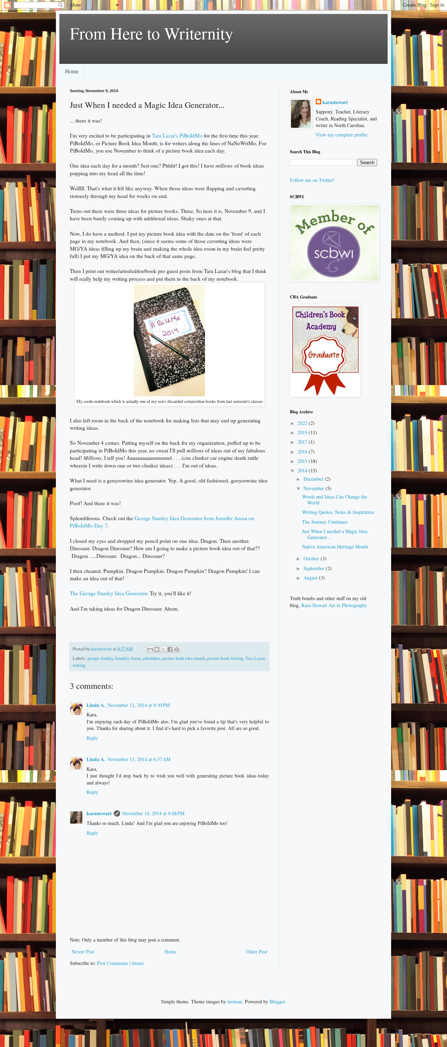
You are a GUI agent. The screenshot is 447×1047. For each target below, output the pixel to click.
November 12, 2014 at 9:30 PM (139, 705)
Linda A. (96, 705)
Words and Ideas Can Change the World (334, 499)
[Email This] (150, 649)
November (314, 488)
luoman (234, 1001)
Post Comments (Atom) (120, 963)
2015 (303, 461)
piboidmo (151, 658)
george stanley (100, 658)
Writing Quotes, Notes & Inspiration (338, 512)
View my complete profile (341, 134)
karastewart (99, 813)
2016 (303, 451)
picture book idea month (183, 658)
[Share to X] (163, 649)
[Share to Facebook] (170, 649)
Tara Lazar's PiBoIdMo (177, 135)
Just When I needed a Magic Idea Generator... (334, 534)
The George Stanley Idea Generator (108, 593)
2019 (303, 432)
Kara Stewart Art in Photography (334, 605)
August (311, 577)
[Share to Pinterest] (176, 649)
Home (72, 71)
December (314, 478)
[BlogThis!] (156, 649)
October (312, 558)
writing (79, 665)
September (314, 568)
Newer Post (83, 951)
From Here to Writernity (151, 33)
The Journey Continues (324, 521)
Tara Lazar (254, 658)
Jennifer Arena (128, 658)
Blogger (277, 1001)
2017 (303, 441)
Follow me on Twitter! (312, 180)
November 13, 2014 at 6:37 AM (139, 759)
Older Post (256, 951)
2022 (303, 423)
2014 (303, 470)
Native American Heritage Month (335, 546)
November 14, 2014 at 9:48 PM (153, 813)
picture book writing (225, 658)
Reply (92, 738)
